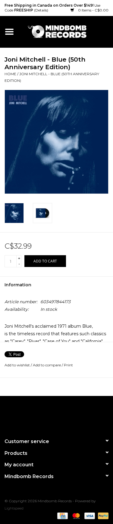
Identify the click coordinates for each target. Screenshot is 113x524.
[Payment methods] (61, 515)
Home (10, 74)
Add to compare (47, 365)
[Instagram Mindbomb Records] (67, 414)
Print (68, 365)
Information (18, 285)
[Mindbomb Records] (66, 31)
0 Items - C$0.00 (92, 10)
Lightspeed (14, 508)
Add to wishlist (17, 365)
